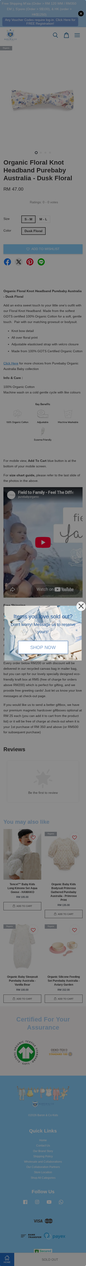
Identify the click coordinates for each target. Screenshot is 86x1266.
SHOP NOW (43, 647)
